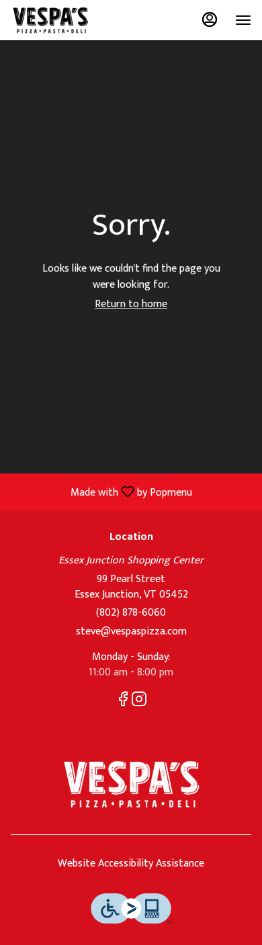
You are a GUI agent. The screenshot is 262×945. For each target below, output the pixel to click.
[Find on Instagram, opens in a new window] (139, 702)
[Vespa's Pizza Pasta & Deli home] (71, 20)
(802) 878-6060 (131, 613)
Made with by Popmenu (101, 491)
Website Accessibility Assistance (131, 864)
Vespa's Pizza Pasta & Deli (131, 784)
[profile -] (210, 19)
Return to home (131, 304)
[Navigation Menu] (243, 20)
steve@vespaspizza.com (131, 632)
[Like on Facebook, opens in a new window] (123, 702)
